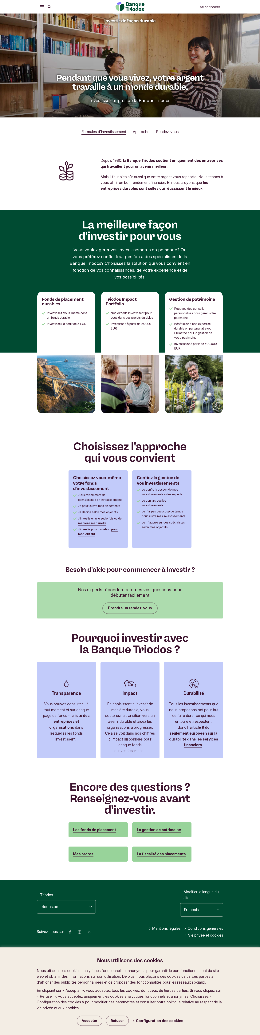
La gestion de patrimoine (159, 830)
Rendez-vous (167, 131)
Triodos (46, 895)
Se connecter (210, 7)
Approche (141, 131)
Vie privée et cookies (205, 935)
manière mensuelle (92, 523)
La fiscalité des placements (161, 854)
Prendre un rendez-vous (130, 608)
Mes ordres (83, 854)
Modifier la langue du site (201, 895)
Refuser (117, 1021)
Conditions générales (205, 928)
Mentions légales (166, 928)
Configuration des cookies (159, 1020)
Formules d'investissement (103, 131)
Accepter (89, 1021)
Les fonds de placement (94, 830)
